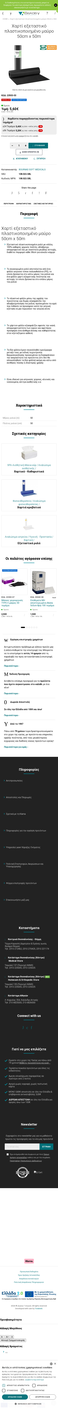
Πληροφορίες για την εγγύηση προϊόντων (26, 830)
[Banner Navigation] (54, 597)
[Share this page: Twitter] (19, 193)
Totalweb (38, 1308)
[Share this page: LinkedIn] (32, 193)
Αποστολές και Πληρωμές (19, 797)
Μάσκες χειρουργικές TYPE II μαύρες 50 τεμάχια (12, 603)
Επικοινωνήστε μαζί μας (17, 900)
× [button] (55, 1364)
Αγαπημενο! (21, 159)
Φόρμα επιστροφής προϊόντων (21, 883)
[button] (23, 627)
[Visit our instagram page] (29, 1028)
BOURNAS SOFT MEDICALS (32, 169)
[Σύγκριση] (23, 591)
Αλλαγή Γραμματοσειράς (13, 1340)
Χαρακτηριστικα (23, 203)
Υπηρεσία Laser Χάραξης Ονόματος (23, 847)
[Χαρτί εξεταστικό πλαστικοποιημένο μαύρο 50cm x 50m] (29, 64)
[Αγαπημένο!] (23, 584)
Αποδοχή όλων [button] (15, 1397)
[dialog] (29, 1384)
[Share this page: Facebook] (12, 193)
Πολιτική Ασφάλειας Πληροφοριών (29, 1282)
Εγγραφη (46, 1147)
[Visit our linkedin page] (33, 1028)
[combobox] (51, 1364)
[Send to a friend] (46, 193)
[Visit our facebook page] (24, 1028)
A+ (7, 1337)
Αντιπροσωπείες (14, 780)
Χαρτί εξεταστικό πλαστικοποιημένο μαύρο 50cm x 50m (33, 19)
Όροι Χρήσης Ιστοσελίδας (29, 1275)
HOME (5, 19)
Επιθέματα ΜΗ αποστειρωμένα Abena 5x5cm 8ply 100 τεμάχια (42, 603)
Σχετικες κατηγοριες (43, 203)
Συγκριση (40, 159)
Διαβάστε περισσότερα (34, 1380)
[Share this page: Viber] (39, 193)
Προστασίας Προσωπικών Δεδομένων (26, 1161)
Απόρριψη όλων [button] (42, 1397)
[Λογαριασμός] (47, 13)
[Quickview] (23, 578)
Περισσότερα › (11, 666)
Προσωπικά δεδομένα (29, 1271)
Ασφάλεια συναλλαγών (29, 1278)
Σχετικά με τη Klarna (16, 814)
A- (2, 1337)
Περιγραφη (9, 203)
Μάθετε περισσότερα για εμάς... (34, 1063)
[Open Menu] (3, 13)
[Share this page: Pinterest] (26, 193)
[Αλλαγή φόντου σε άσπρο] (6, 1352)
